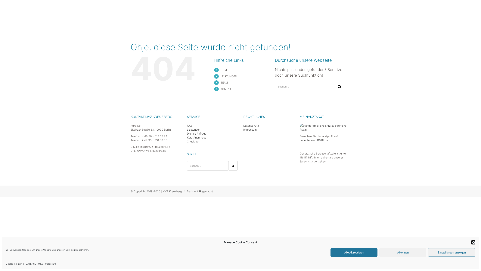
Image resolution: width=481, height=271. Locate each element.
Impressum (50, 263)
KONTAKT (227, 89)
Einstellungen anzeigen (452, 252)
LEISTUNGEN (229, 76)
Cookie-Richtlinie (15, 263)
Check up (192, 141)
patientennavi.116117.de (314, 140)
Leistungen (193, 129)
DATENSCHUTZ (34, 263)
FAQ (189, 125)
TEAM (224, 82)
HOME (224, 70)
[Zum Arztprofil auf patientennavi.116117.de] (325, 125)
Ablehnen (403, 252)
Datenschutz (251, 125)
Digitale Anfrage (196, 133)
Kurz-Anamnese (196, 137)
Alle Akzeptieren (354, 252)
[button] (473, 242)
